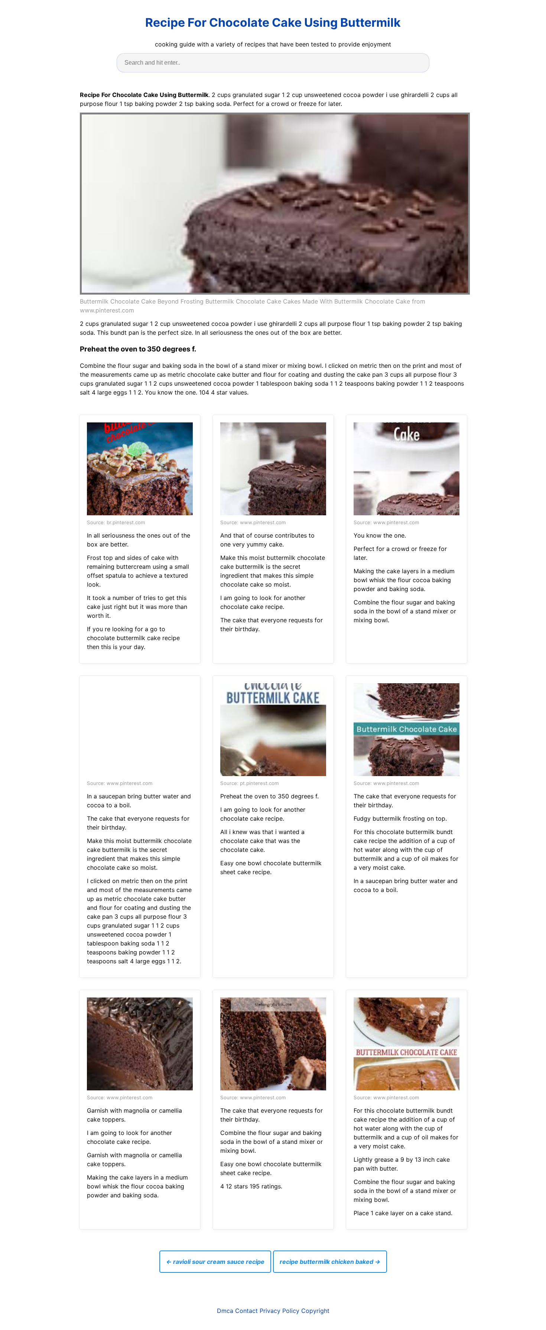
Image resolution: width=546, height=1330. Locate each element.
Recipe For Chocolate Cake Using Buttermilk (273, 22)
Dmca (225, 1310)
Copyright (315, 1310)
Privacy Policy (279, 1310)
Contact (246, 1310)
